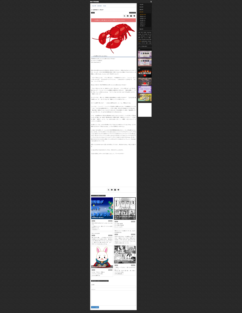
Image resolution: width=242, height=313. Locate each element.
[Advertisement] (113, 172)
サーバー (146, 37)
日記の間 (141, 12)
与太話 (139, 41)
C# (150, 34)
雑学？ (150, 37)
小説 (139, 32)
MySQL (145, 34)
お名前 (93, 284)
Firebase (149, 41)
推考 (139, 37)
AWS (150, 36)
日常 (150, 39)
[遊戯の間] (143, 1)
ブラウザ (143, 43)
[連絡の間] (148, 1)
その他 (150, 43)
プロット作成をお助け (142, 46)
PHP (142, 32)
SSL (149, 34)
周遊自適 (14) (142, 24)
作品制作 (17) (142, 22)
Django (139, 34)
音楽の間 (141, 7)
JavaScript (149, 32)
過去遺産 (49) (142, 20)
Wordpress (143, 36)
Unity (142, 37)
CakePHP (144, 39)
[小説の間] (138, 1)
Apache (139, 39)
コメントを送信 (95, 307)
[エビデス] (113, 38)
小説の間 (141, 4)
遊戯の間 (141, 9)
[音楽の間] (140, 1)
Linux (139, 43)
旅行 (147, 43)
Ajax (139, 36)
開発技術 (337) (143, 16)
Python (147, 39)
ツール (147, 36)
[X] (151, 1)
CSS (143, 34)
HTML (145, 32)
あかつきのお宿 (94, 1)
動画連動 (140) (143, 18)
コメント (93, 289)
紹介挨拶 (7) (142, 25)
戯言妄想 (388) (143, 14)
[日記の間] (146, 1)
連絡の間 (141, 29)
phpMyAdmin (144, 41)
